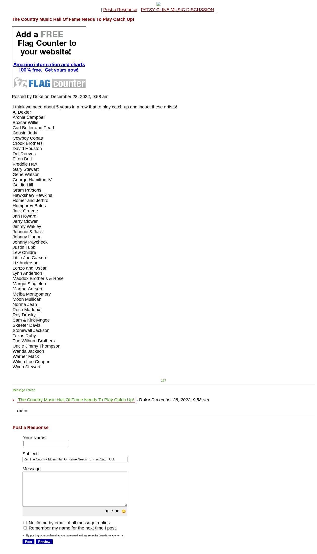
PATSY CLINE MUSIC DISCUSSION (177, 9)
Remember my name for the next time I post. (72, 528)
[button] (107, 511)
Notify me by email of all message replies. (69, 522)
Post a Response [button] (120, 9)
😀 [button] (124, 511)
